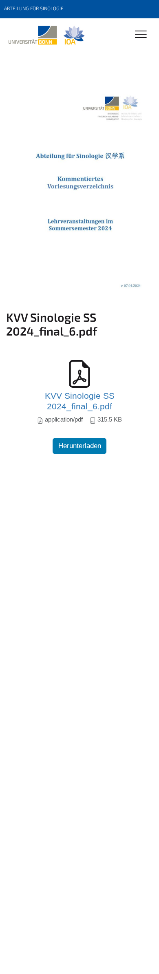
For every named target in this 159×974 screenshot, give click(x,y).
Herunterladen (79, 446)
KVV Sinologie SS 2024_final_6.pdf (80, 401)
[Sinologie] (46, 35)
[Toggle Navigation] (141, 35)
